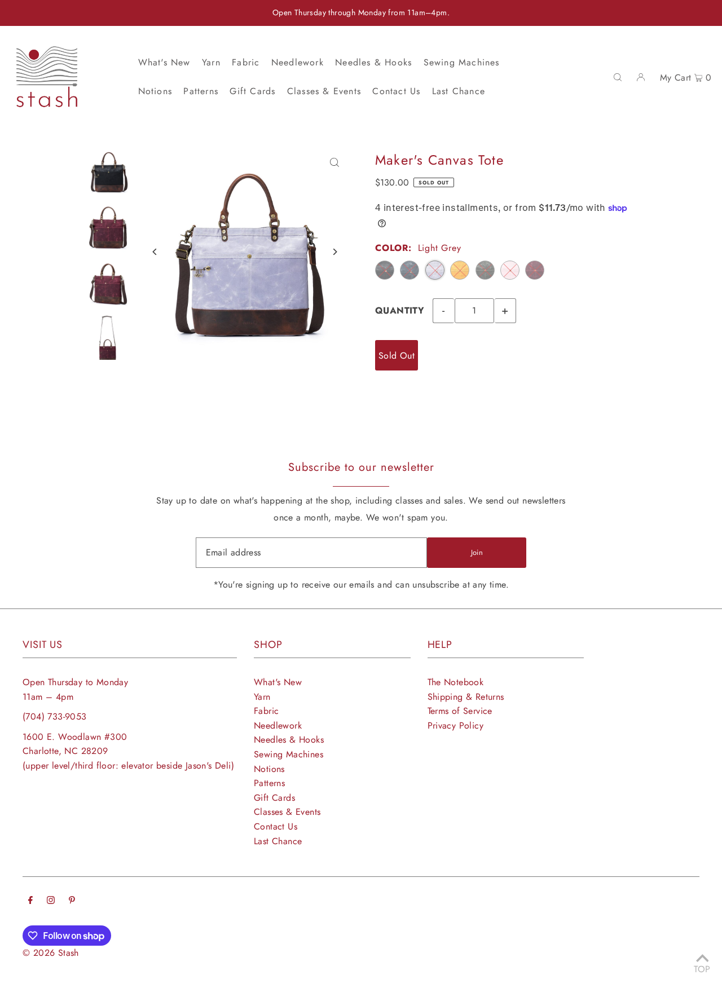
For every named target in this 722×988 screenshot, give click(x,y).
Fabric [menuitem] (245, 62)
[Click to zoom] (334, 162)
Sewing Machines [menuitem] (462, 62)
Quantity (399, 310)
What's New (278, 682)
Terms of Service (460, 710)
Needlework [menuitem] (297, 62)
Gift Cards (274, 797)
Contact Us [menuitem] (396, 91)
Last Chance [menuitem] (458, 91)
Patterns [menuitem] (200, 91)
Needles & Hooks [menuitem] (373, 62)
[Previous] (155, 251)
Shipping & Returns (466, 696)
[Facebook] (30, 901)
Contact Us (275, 826)
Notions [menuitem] (155, 91)
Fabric (266, 710)
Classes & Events (287, 811)
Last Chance (278, 841)
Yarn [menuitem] (211, 62)
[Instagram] (51, 901)
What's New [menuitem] (164, 62)
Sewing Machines (288, 754)
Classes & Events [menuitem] (324, 91)
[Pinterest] (72, 901)
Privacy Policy (456, 725)
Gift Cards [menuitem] (252, 91)
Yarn (262, 696)
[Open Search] (617, 76)
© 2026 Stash (51, 952)
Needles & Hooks (289, 739)
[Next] (334, 251)
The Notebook (456, 682)
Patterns (269, 783)
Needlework (278, 725)
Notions (269, 768)
